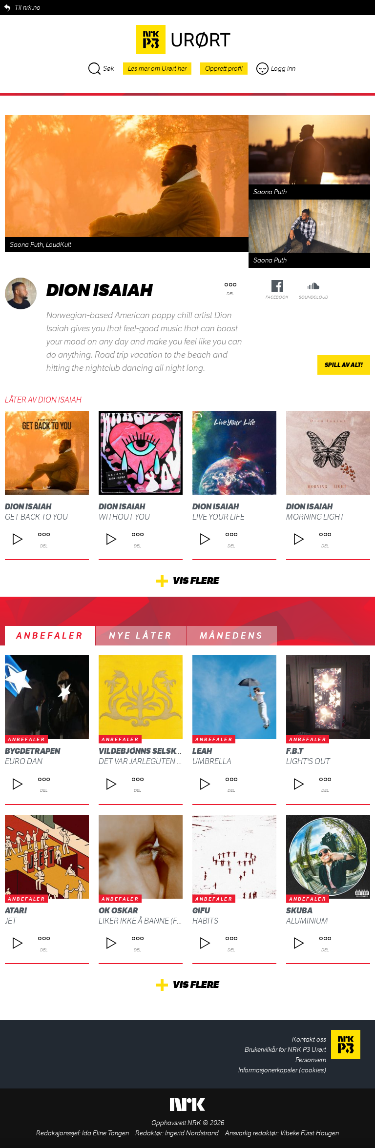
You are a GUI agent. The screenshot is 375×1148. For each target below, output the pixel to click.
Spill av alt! (344, 365)
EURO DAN (23, 761)
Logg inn (283, 68)
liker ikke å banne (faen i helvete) (164, 921)
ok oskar (118, 910)
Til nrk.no (28, 7)
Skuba (299, 910)
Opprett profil (224, 68)
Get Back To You (36, 517)
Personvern (310, 1060)
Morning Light (315, 517)
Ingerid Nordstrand (192, 1133)
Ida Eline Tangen (105, 1133)
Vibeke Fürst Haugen (309, 1133)
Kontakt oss (309, 1039)
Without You (124, 517)
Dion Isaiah (28, 506)
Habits (205, 921)
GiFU (201, 910)
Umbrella (211, 761)
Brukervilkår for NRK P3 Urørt (285, 1050)
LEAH (202, 751)
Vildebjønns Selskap (143, 751)
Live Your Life (218, 517)
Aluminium (307, 921)
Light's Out (308, 761)
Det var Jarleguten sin (143, 761)
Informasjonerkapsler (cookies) (282, 1070)
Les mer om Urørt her (157, 68)
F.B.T (294, 751)
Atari (16, 910)
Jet (11, 921)
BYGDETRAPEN (32, 751)
